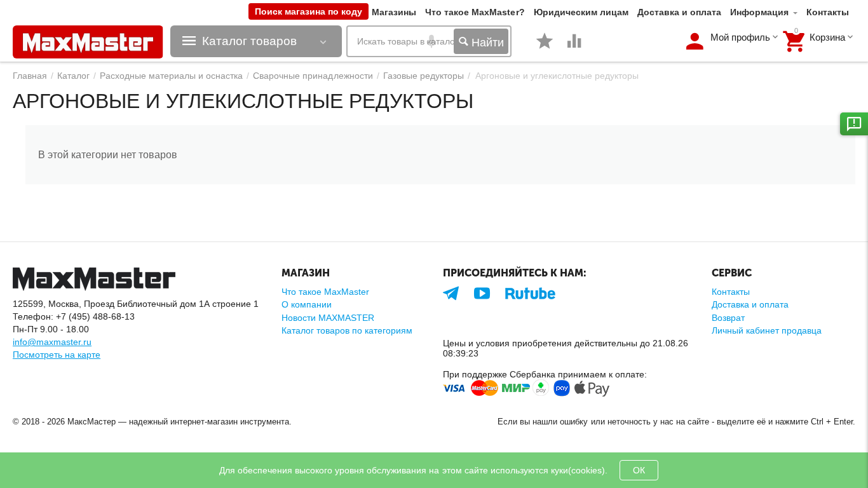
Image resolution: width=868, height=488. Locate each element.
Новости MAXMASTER (327, 318)
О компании (306, 304)
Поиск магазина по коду (308, 11)
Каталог (73, 76)
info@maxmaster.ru (52, 342)
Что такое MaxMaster (325, 292)
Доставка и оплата (679, 12)
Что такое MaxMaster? (474, 12)
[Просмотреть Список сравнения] (574, 48)
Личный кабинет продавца (767, 330)
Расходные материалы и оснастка (171, 76)
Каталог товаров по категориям (346, 330)
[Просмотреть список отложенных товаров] (544, 48)
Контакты (827, 12)
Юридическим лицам (581, 12)
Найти (486, 42)
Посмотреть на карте (56, 354)
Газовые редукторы (423, 76)
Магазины (394, 12)
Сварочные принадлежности (312, 76)
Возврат (728, 318)
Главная (30, 76)
